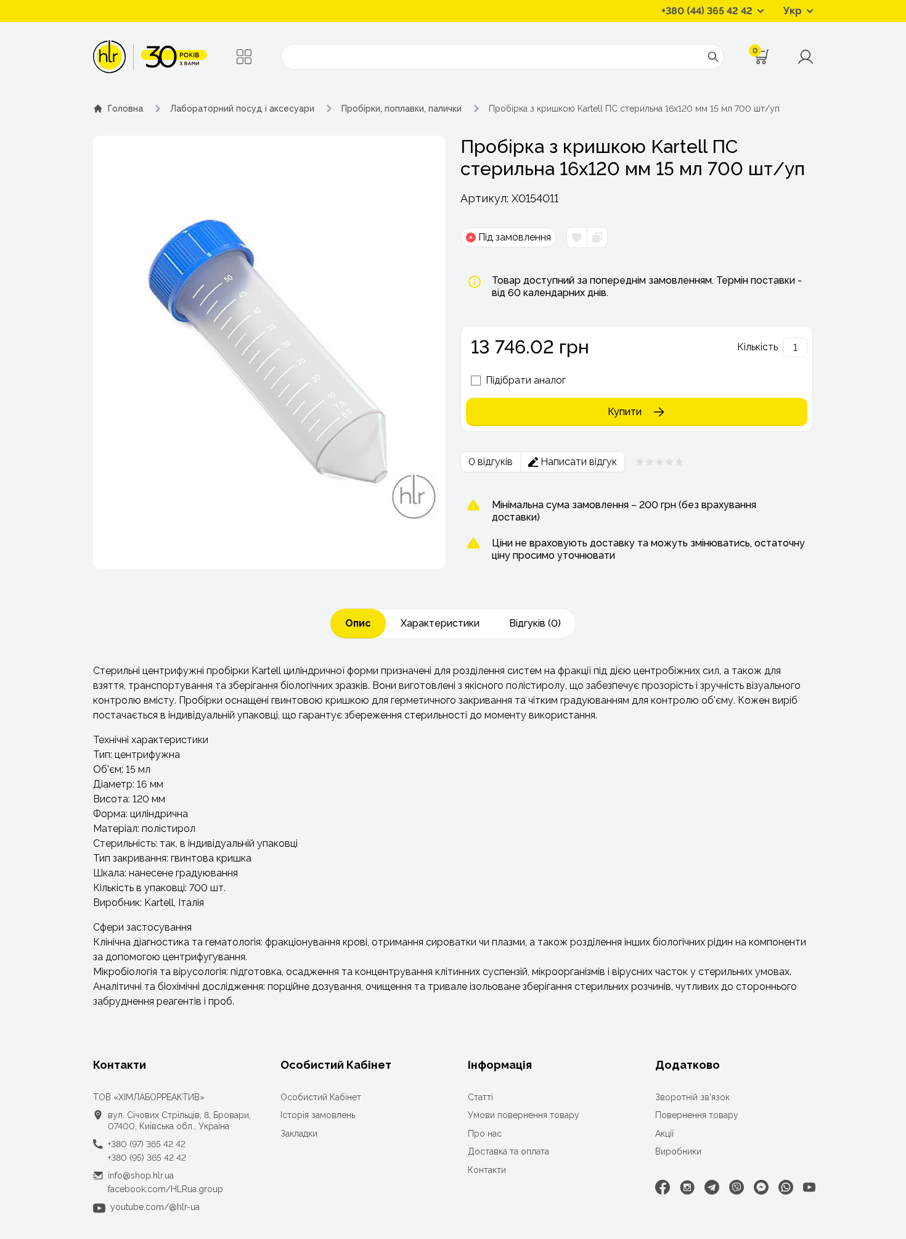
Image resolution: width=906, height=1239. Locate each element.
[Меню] (244, 56)
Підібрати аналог (526, 380)
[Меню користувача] (805, 56)
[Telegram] (711, 1187)
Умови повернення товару (523, 1115)
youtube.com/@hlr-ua (155, 1207)
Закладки (298, 1133)
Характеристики (440, 623)
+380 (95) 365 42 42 (147, 1158)
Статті (480, 1097)
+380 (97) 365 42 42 (147, 1144)
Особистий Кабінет (320, 1097)
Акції (664, 1133)
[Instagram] (687, 1187)
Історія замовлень (317, 1115)
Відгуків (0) (535, 623)
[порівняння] (597, 237)
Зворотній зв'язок (692, 1097)
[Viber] (736, 1187)
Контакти (487, 1170)
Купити (625, 412)
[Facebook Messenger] (761, 1187)
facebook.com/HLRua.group (165, 1189)
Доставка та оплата (508, 1151)
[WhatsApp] (785, 1187)
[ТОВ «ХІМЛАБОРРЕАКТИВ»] (150, 56)
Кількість (757, 347)
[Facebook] (662, 1187)
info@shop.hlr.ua (141, 1175)
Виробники (678, 1151)
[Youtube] (809, 1187)
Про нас (485, 1133)
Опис (358, 623)
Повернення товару (696, 1115)
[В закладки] (577, 237)
